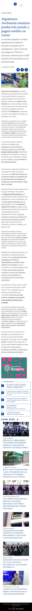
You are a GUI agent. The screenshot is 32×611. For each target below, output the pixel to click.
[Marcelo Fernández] (8, 5)
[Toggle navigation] (21, 5)
